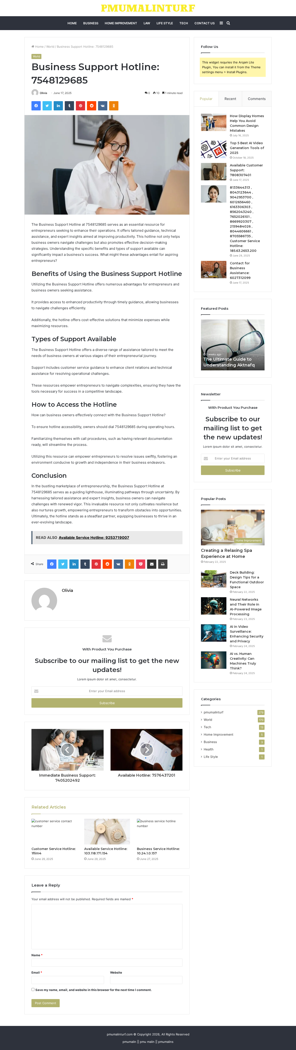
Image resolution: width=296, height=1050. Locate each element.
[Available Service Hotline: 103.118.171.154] (107, 832)
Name (37, 955)
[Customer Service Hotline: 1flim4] (54, 832)
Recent (230, 99)
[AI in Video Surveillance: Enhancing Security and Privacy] (213, 633)
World (50, 46)
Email (36, 972)
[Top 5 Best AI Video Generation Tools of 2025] (213, 149)
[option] (236, 344)
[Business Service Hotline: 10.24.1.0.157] (160, 832)
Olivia (43, 93)
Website (116, 972)
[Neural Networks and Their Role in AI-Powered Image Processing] (213, 606)
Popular (206, 99)
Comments (257, 99)
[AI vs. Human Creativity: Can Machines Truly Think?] (213, 660)
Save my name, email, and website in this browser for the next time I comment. (93, 990)
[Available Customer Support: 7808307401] (213, 171)
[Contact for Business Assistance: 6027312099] (213, 269)
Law (147, 23)
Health (208, 749)
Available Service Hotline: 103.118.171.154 (105, 851)
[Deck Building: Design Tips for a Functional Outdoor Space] (213, 579)
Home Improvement (121, 23)
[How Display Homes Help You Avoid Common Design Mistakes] (213, 122)
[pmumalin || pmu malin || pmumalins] (148, 8)
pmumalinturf (213, 712)
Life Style (165, 23)
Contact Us (204, 23)
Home (72, 23)
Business (90, 23)
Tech (183, 23)
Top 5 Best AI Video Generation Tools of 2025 (247, 148)
